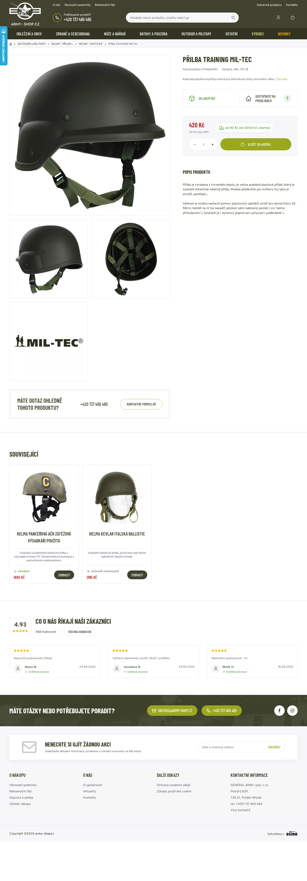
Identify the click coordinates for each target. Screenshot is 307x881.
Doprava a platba (21, 797)
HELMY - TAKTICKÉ (91, 43)
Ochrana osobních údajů (173, 785)
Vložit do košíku (259, 144)
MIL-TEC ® (241, 69)
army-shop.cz (44, 833)
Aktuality (89, 791)
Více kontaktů (240, 810)
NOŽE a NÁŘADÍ (115, 33)
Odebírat (274, 747)
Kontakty (292, 4)
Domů (10, 44)
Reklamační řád (105, 4)
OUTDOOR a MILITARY (196, 33)
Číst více (281, 79)
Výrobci (258, 33)
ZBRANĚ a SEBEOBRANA (73, 33)
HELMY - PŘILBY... (62, 43)
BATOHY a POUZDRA (153, 33)
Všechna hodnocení (79, 632)
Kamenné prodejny (269, 4)
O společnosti (92, 785)
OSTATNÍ (231, 33)
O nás (56, 4)
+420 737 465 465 (77, 19)
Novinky (284, 33)
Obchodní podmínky (77, 4)
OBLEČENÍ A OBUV (29, 33)
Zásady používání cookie (174, 791)
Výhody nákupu (19, 804)
